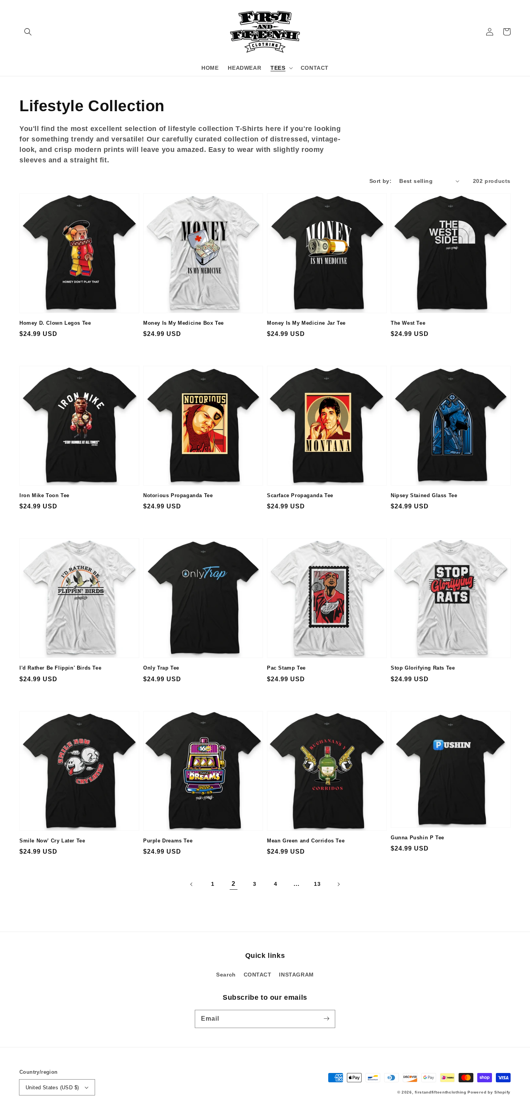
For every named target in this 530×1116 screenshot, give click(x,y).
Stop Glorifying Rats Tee (423, 668)
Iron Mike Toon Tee (44, 495)
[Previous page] (191, 884)
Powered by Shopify (489, 1092)
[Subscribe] (326, 1018)
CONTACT (258, 974)
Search (226, 974)
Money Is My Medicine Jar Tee (306, 323)
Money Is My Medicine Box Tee (183, 323)
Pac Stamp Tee (286, 668)
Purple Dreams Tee (167, 841)
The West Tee (408, 323)
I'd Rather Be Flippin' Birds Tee (60, 668)
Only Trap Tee (161, 668)
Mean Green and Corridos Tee (306, 841)
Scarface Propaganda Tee (300, 495)
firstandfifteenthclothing (440, 1092)
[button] (27, 31)
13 (317, 884)
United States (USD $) (52, 1087)
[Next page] (338, 884)
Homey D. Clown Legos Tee (55, 323)
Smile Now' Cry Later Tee (52, 841)
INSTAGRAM (296, 974)
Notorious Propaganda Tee (178, 495)
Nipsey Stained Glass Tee (424, 495)
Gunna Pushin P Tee (417, 837)
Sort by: (380, 181)
